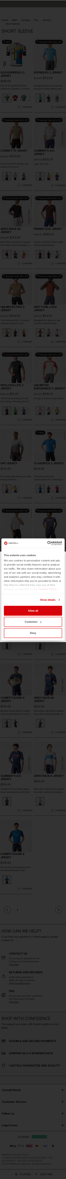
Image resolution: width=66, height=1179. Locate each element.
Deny (33, 632)
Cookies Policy (47, 589)
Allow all (33, 610)
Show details (48, 599)
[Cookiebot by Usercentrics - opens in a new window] (47, 543)
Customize (31, 621)
